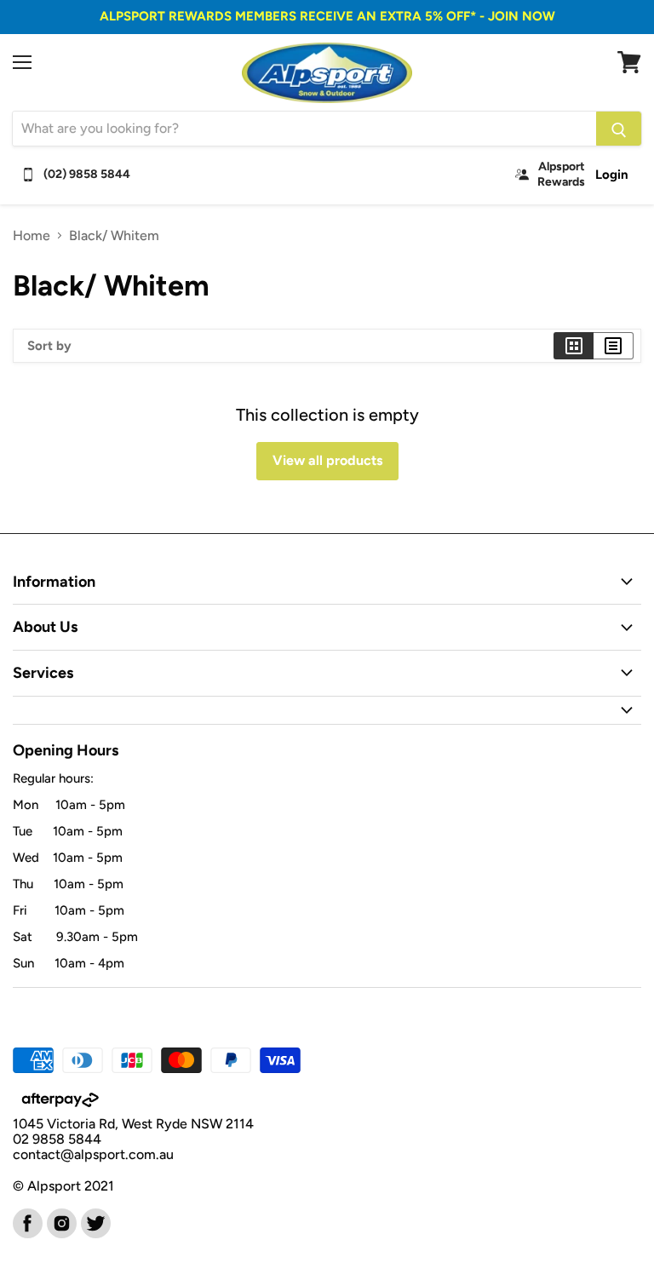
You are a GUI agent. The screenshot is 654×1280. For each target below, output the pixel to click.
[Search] (618, 129)
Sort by (49, 346)
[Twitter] (94, 1222)
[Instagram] (60, 1222)
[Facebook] (26, 1222)
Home (31, 236)
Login (611, 174)
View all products (327, 460)
